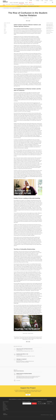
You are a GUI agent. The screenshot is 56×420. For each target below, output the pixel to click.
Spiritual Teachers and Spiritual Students (24, 373)
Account (51, 0)
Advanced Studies (21, 2)
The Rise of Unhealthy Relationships (49, 33)
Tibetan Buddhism (15, 2)
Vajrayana (21, 4)
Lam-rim (4, 4)
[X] (28, 20)
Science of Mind (8, 4)
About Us (26, 2)
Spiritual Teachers (30, 333)
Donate (31, 2)
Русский (5, 33)
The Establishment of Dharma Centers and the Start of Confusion (49, 28)
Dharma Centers (25, 333)
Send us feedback (5, 401)
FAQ (3, 402)
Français (5, 26)
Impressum (51, 414)
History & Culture (31, 4)
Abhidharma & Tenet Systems (15, 4)
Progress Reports (5, 409)
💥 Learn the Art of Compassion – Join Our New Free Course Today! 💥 (28, 6)
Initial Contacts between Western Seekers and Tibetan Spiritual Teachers (50, 25)
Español (5, 25)
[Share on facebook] (26, 20)
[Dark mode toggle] (27, 0)
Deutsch (5, 24)
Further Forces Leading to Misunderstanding (50, 31)
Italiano (5, 29)
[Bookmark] (29, 20)
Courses (46, 0)
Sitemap (4, 403)
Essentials (11, 2)
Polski (5, 30)
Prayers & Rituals (26, 4)
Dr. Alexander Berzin (26, 17)
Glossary (38, 0)
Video (42, 0)
